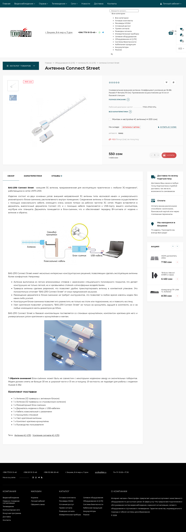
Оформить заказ (38, 504)
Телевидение (58, 3)
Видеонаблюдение (23, 3)
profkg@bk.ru (100, 472)
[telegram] (39, 477)
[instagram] (33, 477)
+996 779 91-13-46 (86, 32)
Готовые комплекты (67, 498)
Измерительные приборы (70, 515)
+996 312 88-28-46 (51, 472)
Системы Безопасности (93, 504)
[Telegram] (103, 32)
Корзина (34, 498)
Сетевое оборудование (93, 498)
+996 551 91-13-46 (30, 472)
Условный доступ (66, 504)
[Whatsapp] (100, 32)
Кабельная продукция (92, 508)
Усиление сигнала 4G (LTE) (46, 435)
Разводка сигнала (66, 511)
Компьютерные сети (11, 510)
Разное (86, 515)
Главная (6, 3)
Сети (73, 3)
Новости (85, 3)
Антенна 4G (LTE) (22, 435)
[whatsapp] (36, 477)
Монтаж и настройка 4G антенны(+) (134, 119)
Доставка (98, 3)
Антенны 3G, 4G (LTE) (87, 63)
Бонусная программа (12, 513)
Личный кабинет (38, 501)
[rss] (41, 477)
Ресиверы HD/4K (66, 501)
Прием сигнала (65, 508)
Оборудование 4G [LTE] (65, 63)
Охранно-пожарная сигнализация (11, 502)
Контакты (112, 3)
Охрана (42, 3)
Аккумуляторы (89, 511)
